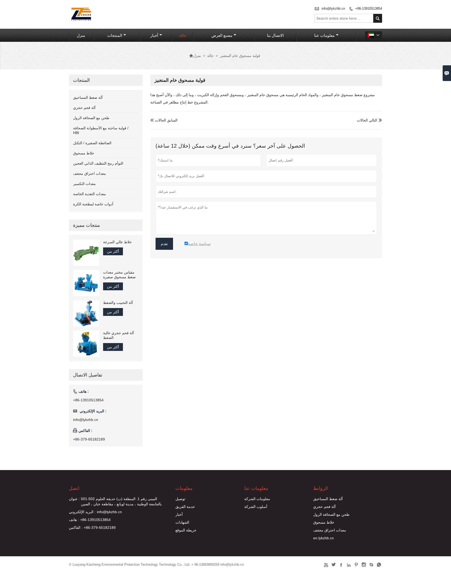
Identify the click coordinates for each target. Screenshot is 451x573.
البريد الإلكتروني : (82, 512)
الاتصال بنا (275, 35)
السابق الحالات (163, 120)
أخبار (154, 35)
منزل (81, 35)
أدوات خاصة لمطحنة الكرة (93, 204)
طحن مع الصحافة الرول (91, 118)
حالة (182, 35)
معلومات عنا (324, 35)
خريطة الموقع (186, 530)
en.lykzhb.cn (323, 538)
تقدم (164, 244)
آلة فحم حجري (84, 108)
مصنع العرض (221, 35)
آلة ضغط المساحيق (88, 97)
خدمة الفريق (185, 507)
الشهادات (182, 522)
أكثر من (113, 251)
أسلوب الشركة (255, 507)
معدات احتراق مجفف (89, 173)
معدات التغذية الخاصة (89, 194)
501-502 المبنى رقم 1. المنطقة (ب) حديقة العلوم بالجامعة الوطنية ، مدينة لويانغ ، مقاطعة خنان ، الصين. (122, 501)
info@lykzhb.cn (333, 8)
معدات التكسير (84, 184)
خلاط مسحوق (83, 153)
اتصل (74, 488)
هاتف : (74, 520)
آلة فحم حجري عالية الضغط (118, 335)
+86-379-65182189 (89, 439)
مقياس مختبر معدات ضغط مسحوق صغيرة (119, 274)
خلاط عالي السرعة (117, 242)
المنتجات (114, 35)
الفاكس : (75, 527)
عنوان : (74, 499)
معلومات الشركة (257, 499)
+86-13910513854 (368, 8)
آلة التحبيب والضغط (118, 302)
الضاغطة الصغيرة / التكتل (92, 143)
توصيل (180, 499)
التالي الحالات (367, 120)
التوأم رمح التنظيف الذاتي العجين (98, 163)
